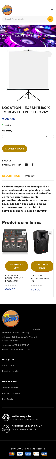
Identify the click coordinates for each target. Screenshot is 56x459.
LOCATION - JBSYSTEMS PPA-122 (40, 278)
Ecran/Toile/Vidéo (32, 32)
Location (16, 32)
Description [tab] (11, 175)
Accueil (5, 32)
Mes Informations (11, 393)
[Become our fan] (28, 444)
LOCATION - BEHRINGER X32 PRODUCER (14, 278)
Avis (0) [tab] (30, 175)
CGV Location (9, 365)
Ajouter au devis (14, 149)
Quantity (7, 130)
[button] (49, 54)
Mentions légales (10, 371)
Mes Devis (7, 399)
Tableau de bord (10, 387)
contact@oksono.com (19, 349)
